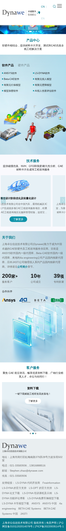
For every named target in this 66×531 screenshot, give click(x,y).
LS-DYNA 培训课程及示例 (37, 493)
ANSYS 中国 (49, 503)
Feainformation (51, 482)
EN (43, 18)
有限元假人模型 (43, 79)
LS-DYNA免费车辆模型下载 (43, 498)
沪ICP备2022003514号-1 (49, 526)
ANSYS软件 (10, 73)
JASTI (23, 513)
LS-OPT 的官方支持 (40, 487)
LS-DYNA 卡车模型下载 (15, 503)
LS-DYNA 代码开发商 (28, 482)
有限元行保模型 (12, 85)
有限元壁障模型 (43, 85)
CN (43, 6)
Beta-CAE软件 (11, 79)
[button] (27, 31)
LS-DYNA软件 (42, 73)
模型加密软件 (11, 90)
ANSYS (36, 503)
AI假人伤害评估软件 (45, 90)
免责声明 (51, 522)
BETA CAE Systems (29, 508)
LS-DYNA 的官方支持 (14, 487)
